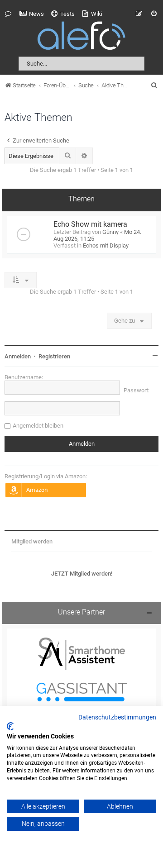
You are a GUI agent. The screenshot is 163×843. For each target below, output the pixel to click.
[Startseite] (81, 37)
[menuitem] (31, 14)
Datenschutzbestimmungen (117, 717)
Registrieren (54, 356)
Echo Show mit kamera (90, 224)
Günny (110, 232)
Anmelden (18, 356)
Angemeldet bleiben (38, 425)
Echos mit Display (106, 245)
